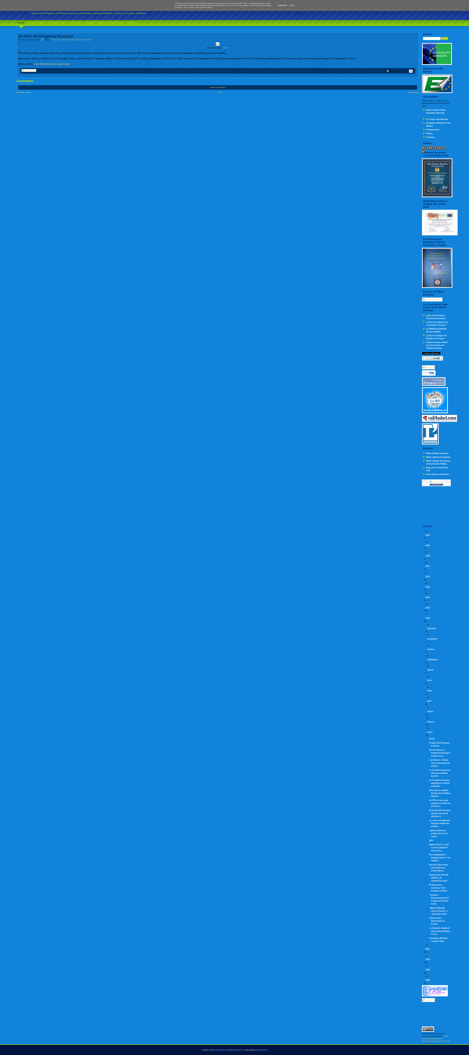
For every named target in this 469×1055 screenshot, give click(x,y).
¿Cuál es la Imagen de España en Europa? (436, 337)
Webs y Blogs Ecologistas (438, 457)
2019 (428, 545)
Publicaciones (432, 129)
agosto (430, 670)
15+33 (432, 739)
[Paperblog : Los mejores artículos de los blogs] (429, 375)
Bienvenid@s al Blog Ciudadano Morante (436, 111)
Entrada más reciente (23, 92)
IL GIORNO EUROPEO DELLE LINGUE (436, 330)
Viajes (101, 23)
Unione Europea (87, 39)
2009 (428, 970)
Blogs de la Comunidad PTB (437, 469)
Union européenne (75, 39)
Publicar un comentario (217, 87)
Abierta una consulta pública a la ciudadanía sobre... (439, 878)
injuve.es (225, 48)
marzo (430, 711)
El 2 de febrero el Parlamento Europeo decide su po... (439, 753)
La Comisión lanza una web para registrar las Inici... (439, 773)
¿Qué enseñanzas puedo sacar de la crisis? (438, 833)
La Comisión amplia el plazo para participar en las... (439, 931)
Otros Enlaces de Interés (437, 474)
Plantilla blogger (249, 1050)
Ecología (76, 23)
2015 (428, 587)
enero (430, 732)
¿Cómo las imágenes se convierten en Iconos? (437, 323)
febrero (430, 722)
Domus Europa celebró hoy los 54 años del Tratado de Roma (437, 345)
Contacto (430, 137)
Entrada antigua (413, 92)
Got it (292, 5)
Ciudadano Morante (220, 1050)
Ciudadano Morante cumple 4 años (438, 939)
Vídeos (429, 133)
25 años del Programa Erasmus (439, 744)
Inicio (21, 23)
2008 (428, 980)
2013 (428, 608)
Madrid (90, 23)
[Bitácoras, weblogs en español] (428, 1000)
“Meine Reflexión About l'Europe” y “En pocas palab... (438, 911)
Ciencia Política (58, 23)
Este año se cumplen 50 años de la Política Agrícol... (440, 793)
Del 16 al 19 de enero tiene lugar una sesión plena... (438, 868)
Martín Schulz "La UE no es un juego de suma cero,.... (439, 847)
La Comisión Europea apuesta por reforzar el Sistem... (439, 783)
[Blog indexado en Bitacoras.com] (428, 367)
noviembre (432, 639)
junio (429, 680)
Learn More (282, 5)
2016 (428, 576)
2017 (428, 566)
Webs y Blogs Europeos (437, 453)
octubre (430, 649)
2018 (428, 556)
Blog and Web (262, 1050)
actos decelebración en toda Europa (51, 64)
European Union (55, 39)
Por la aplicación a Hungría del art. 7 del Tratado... (439, 857)
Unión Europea (36, 23)
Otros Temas (115, 23)
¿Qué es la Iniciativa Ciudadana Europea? (436, 316)
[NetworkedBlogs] (436, 481)
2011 (428, 949)
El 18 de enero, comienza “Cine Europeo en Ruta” (438, 888)
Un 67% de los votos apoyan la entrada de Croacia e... (439, 803)
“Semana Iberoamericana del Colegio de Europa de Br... (439, 899)
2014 (428, 597)
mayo (429, 690)
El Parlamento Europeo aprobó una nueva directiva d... (440, 813)
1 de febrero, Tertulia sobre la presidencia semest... (439, 763)
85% (431, 840)
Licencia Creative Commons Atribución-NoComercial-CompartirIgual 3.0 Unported (436, 1038)
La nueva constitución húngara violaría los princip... (439, 823)
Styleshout (239, 1050)
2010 (428, 959)
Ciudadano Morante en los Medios (438, 124)
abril (429, 701)
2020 (428, 535)
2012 (428, 618)
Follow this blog (436, 484)
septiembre (432, 659)
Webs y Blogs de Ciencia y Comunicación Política (438, 462)
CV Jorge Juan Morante (437, 119)
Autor (130, 23)
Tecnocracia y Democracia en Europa (437, 921)
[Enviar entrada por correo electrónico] (410, 71)
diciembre (431, 628)
